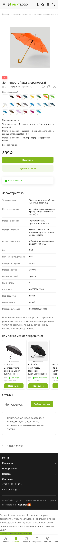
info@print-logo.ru (11, 489)
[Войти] (48, 4)
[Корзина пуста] (53, 4)
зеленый (39, 97)
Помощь (6, 473)
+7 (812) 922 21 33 (11, 484)
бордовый (25, 112)
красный (18, 97)
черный (12, 97)
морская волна (32, 105)
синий (25, 97)
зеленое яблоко (52, 97)
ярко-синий (12, 105)
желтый (32, 97)
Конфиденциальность (36, 500)
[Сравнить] (48, 86)
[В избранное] (43, 86)
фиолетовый (18, 112)
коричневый (18, 105)
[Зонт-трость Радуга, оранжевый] (30, 47)
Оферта (52, 500)
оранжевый (45, 97)
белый (5, 105)
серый (25, 105)
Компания (7, 463)
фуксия (32, 112)
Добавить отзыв (42, 404)
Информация (9, 468)
